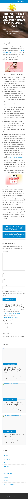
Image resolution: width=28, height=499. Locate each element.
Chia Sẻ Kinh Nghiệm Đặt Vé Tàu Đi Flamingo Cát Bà (14, 404)
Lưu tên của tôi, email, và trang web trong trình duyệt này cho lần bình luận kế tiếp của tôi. (14, 293)
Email (4, 279)
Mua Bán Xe (7, 477)
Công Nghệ (7, 44)
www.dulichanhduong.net (9, 319)
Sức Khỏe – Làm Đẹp (9, 484)
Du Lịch (5, 470)
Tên (4, 273)
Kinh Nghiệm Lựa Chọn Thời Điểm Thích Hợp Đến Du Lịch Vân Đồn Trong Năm (13, 228)
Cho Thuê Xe (7, 462)
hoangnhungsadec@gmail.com (11, 317)
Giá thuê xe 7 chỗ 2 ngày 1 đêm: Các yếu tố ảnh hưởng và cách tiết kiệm (14, 234)
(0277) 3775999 (15, 313)
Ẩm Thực (6, 455)
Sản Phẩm (6, 480)
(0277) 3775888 (7, 313)
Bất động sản (7, 459)
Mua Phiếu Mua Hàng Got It (16, 157)
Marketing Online (8, 473)
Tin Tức (5, 488)
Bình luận (5, 251)
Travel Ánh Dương (19, 42)
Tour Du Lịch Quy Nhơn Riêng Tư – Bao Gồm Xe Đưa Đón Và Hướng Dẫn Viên (13, 370)
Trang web (5, 285)
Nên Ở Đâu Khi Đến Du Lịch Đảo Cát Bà (14, 436)
